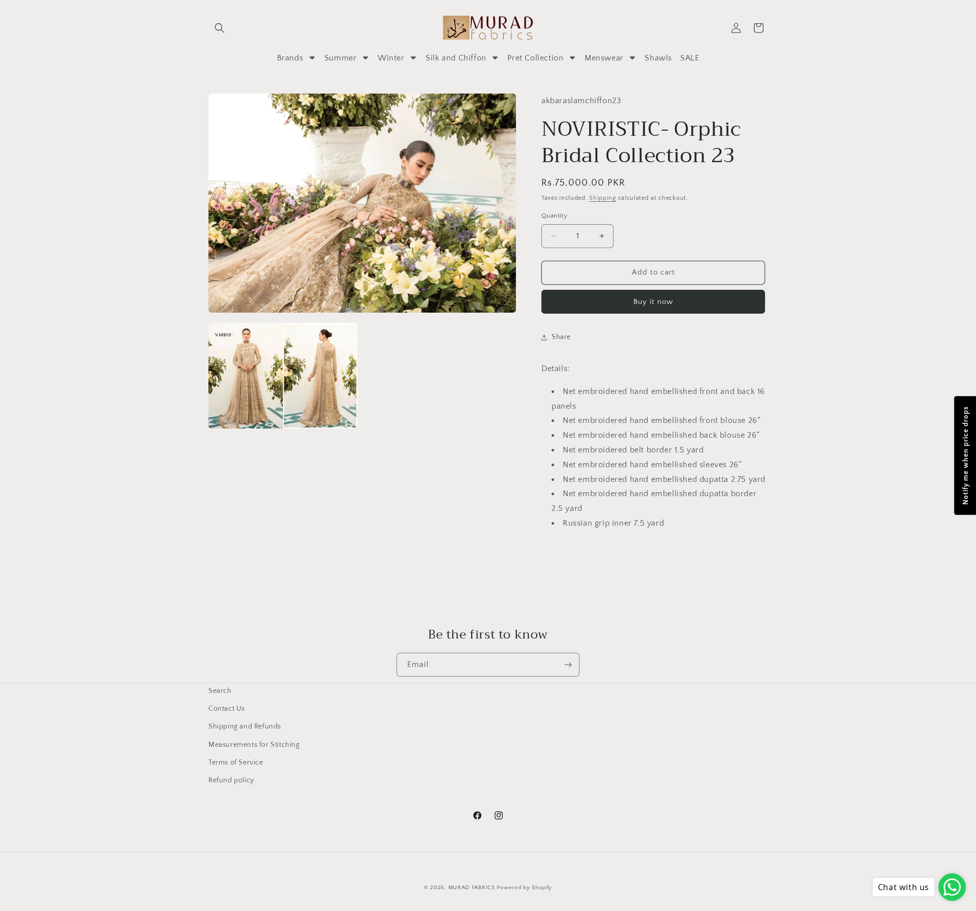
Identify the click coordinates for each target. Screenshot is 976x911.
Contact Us (226, 709)
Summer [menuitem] (340, 58)
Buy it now (653, 301)
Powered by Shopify (524, 888)
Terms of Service (235, 762)
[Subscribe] (568, 665)
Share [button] (561, 337)
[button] (219, 28)
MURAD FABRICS (471, 888)
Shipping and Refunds (244, 726)
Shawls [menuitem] (658, 58)
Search (220, 691)
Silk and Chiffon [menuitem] (455, 58)
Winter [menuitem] (391, 58)
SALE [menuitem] (689, 58)
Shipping (602, 198)
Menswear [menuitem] (604, 58)
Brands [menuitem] (290, 58)
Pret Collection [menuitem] (535, 58)
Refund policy (231, 780)
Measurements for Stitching (254, 745)
